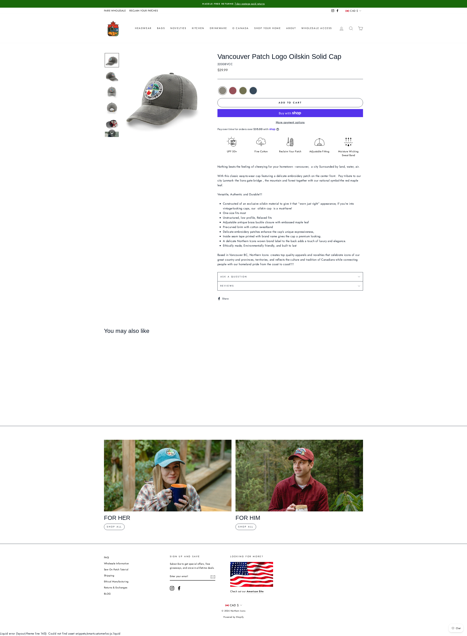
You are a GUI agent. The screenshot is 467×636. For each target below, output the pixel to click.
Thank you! (233, 355)
